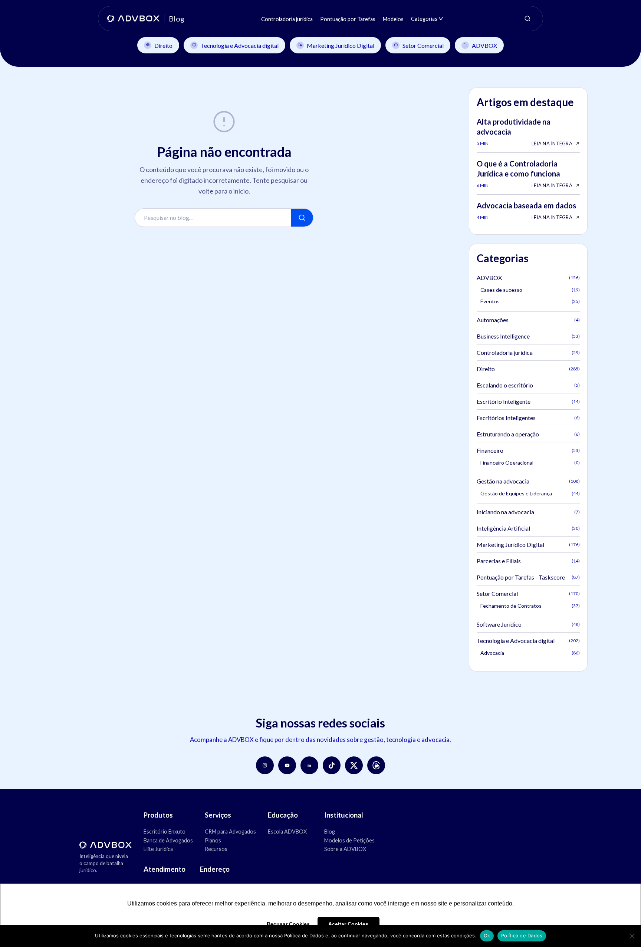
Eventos (530, 301)
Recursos (216, 849)
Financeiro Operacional (530, 462)
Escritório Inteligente (528, 401)
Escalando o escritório (528, 385)
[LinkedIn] (309, 765)
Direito (163, 45)
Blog (329, 831)
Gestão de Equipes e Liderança (530, 493)
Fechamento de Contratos (530, 606)
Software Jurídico (528, 624)
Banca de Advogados (168, 840)
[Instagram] (265, 765)
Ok (487, 935)
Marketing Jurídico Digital (340, 45)
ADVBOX (484, 45)
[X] (354, 765)
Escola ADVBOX (287, 831)
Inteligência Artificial (528, 528)
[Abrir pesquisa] (527, 18)
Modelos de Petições (349, 840)
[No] (631, 936)
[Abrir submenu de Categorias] (440, 19)
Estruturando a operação (528, 434)
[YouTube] (287, 765)
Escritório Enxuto (164, 831)
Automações (528, 319)
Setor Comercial (423, 45)
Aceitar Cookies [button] (348, 924)
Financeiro (528, 450)
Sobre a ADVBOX (345, 849)
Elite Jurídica (158, 849)
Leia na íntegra (552, 143)
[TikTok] (332, 765)
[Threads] (376, 765)
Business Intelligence (528, 336)
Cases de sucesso (530, 290)
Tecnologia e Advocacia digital (240, 45)
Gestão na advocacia (528, 481)
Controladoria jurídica (528, 352)
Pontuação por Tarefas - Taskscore (528, 577)
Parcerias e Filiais (528, 560)
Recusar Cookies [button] (288, 924)
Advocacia (530, 653)
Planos (213, 840)
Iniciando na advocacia (528, 511)
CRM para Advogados (230, 831)
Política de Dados (521, 935)
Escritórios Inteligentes (528, 417)
